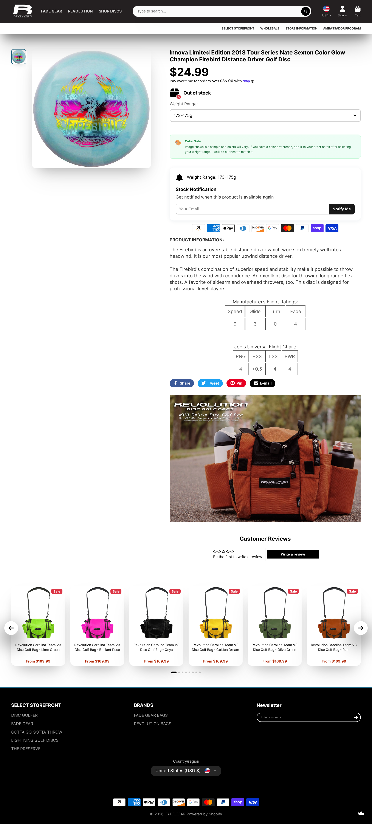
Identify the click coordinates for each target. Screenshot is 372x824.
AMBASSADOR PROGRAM (342, 28)
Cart (358, 11)
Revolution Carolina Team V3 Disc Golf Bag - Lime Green (38, 626)
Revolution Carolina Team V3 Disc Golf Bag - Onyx (156, 626)
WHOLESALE (269, 28)
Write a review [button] (293, 554)
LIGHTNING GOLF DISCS (35, 740)
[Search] (305, 11)
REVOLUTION (80, 11)
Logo (22, 11)
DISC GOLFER (24, 715)
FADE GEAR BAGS (151, 715)
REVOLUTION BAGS (152, 723)
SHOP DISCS (110, 11)
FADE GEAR (51, 11)
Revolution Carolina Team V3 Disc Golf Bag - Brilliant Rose (97, 626)
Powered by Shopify (204, 814)
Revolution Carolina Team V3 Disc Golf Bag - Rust (334, 626)
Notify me (341, 209)
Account (342, 11)
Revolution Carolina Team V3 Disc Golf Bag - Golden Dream (216, 626)
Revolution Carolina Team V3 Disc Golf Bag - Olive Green (275, 626)
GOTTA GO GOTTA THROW (36, 732)
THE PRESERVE (25, 748)
